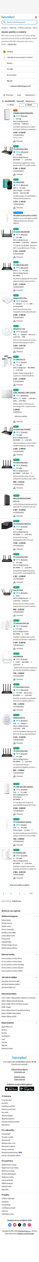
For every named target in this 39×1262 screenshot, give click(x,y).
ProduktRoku (6, 1205)
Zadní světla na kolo (8, 936)
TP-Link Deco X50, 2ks (21, 623)
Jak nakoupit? (6, 1134)
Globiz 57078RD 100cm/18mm (11, 1013)
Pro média (5, 1112)
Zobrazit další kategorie (19, 86)
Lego (3, 1039)
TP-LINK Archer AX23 (20, 265)
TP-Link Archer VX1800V (21, 429)
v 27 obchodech (18, 253)
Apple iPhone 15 (7, 1027)
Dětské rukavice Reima (9, 948)
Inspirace (5, 1211)
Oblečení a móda (7, 1048)
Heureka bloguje (7, 1116)
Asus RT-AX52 (18, 590)
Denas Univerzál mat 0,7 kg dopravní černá (16, 1010)
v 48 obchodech (18, 645)
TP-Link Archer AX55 (20, 557)
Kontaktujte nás (19, 1072)
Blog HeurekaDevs (8, 1119)
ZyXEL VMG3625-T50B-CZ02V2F (24, 392)
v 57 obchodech (18, 579)
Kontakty (5, 1103)
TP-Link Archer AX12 (20, 751)
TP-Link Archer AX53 (20, 149)
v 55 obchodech (18, 287)
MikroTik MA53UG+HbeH (22, 498)
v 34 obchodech (18, 874)
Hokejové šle (6, 939)
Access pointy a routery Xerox (12, 958)
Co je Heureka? (7, 1100)
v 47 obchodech (18, 451)
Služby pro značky (8, 1177)
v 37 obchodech (18, 810)
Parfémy (4, 1030)
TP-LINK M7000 (18, 182)
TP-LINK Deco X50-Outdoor (23, 787)
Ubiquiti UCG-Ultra (20, 298)
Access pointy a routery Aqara (12, 961)
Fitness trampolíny (8, 929)
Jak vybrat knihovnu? (9, 987)
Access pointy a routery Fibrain (12, 971)
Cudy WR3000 (18, 656)
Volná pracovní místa (8, 1109)
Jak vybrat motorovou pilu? (11, 981)
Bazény (4, 1033)
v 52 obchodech (18, 171)
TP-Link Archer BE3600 (21, 232)
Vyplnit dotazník (19, 1079)
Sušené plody (6, 920)
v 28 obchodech (18, 612)
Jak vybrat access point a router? (25, 215)
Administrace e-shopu (9, 1165)
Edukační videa (7, 1186)
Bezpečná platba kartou (10, 1152)
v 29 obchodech (18, 739)
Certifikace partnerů (8, 1208)
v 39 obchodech (18, 204)
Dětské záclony (7, 923)
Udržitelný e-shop (8, 1214)
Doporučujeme (8, 1023)
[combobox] (19, 22)
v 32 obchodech (18, 317)
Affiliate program (7, 1183)
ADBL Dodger (6, 1007)
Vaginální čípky (6, 942)
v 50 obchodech (18, 773)
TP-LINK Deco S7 (19, 359)
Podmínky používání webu (25, 1233)
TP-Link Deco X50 (19, 853)
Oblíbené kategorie (10, 916)
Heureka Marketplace (9, 1174)
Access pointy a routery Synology (13, 965)
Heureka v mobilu (7, 1137)
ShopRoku (5, 1202)
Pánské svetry (6, 926)
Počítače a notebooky (24, 28)
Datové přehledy (7, 1180)
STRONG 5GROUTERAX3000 (23, 113)
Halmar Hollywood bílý (9, 1016)
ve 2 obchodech (18, 512)
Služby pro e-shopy (8, 1171)
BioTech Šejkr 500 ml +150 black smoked (15, 1004)
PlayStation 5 (6, 1036)
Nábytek (4, 1045)
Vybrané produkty (9, 994)
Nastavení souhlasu (8, 1146)
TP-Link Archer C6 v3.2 (21, 687)
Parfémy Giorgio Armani (9, 945)
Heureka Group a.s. (24, 1231)
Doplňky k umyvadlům (9, 932)
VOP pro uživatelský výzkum (11, 1155)
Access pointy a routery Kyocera (12, 968)
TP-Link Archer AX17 (20, 462)
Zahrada (4, 1042)
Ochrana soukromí (8, 1149)
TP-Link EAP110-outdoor (22, 822)
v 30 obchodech (18, 381)
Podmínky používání (8, 1106)
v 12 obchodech (18, 135)
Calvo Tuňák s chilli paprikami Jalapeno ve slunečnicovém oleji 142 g (19, 998)
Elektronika (13, 28)
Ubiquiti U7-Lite (19, 329)
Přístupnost (6, 1125)
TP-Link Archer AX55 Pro (22, 524)
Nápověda (5, 1189)
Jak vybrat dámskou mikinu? (11, 984)
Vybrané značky (8, 954)
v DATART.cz (17, 412)
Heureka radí (6, 1140)
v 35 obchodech (18, 348)
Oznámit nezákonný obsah (10, 1122)
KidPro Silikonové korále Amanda (12, 1001)
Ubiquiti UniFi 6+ (19, 718)
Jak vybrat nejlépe (9, 977)
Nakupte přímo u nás (8, 1143)
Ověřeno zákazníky (8, 1198)
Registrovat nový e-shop (10, 1168)
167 (31, 893)
